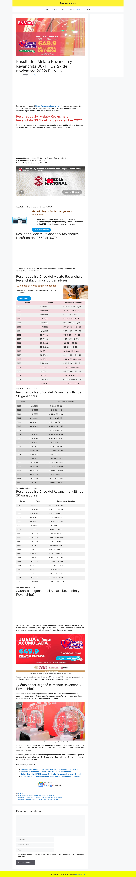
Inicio (46, 9)
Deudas (71, 9)
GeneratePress (80, 874)
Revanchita (54, 106)
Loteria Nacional (23, 795)
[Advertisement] (50, 92)
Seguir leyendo (24, 298)
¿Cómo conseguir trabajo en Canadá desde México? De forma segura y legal (50, 776)
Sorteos (51, 795)
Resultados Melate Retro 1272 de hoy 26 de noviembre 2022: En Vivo (40, 797)
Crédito (54, 9)
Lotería (79, 9)
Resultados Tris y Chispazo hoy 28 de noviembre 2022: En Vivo (38, 799)
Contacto (88, 9)
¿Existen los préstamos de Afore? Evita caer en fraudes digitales (46, 772)
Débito (63, 9)
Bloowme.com (68, 3)
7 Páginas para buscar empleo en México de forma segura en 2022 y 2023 (49, 769)
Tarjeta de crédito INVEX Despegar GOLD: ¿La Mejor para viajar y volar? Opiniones (52, 774)
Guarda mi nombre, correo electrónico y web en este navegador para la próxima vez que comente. (51, 855)
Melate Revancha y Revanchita (38, 795)
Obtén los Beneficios (41, 230)
